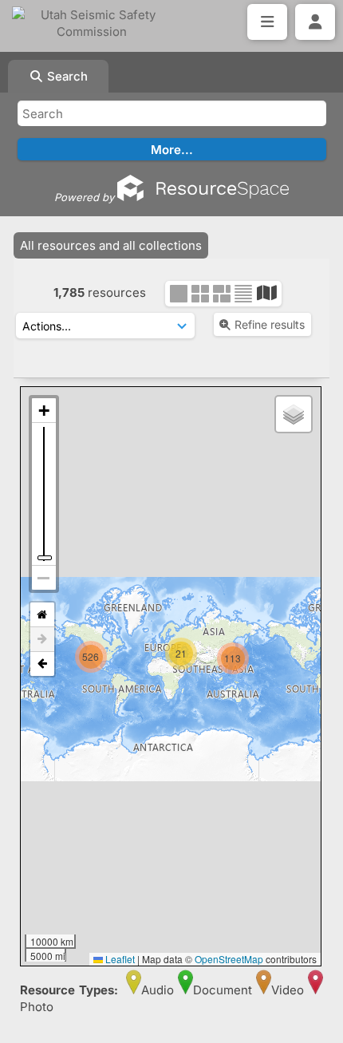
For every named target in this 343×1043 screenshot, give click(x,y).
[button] (255, 689)
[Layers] (293, 414)
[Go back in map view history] (42, 664)
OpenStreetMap (229, 959)
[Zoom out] (44, 578)
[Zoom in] (44, 410)
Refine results (270, 324)
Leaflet (119, 959)
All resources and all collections (111, 245)
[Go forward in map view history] (42, 639)
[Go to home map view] (42, 614)
